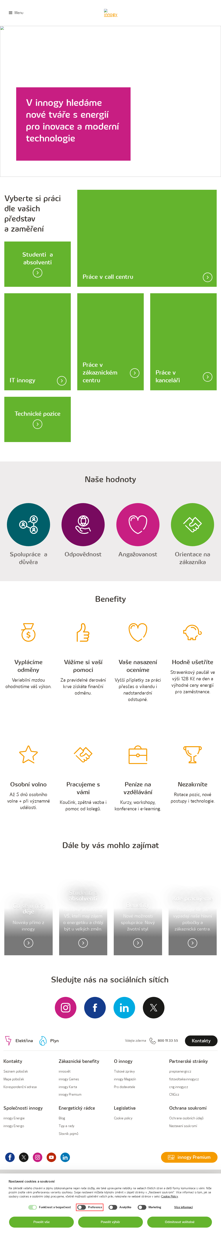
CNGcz (174, 1095)
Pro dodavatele (124, 1087)
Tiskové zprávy (124, 1072)
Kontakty (12, 1061)
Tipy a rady (66, 1126)
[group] (27, 1078)
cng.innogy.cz (178, 1087)
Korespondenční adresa (20, 1087)
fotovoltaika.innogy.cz (184, 1079)
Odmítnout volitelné (179, 1222)
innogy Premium (70, 1095)
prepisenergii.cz (180, 1072)
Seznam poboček (15, 1072)
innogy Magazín (125, 1079)
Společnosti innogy (23, 1108)
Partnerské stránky (188, 1061)
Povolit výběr (110, 1222)
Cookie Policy (169, 1196)
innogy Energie (14, 1118)
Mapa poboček (13, 1079)
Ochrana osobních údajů (186, 1118)
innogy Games (69, 1079)
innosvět (65, 1072)
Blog (62, 1118)
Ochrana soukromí (188, 1108)
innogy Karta (68, 1087)
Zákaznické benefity (79, 1061)
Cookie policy (123, 1118)
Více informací (183, 1207)
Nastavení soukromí (183, 1126)
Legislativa (125, 1108)
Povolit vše (41, 1222)
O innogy (123, 1061)
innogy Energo (13, 1126)
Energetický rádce (77, 1108)
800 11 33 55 (168, 1041)
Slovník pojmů (68, 1134)
